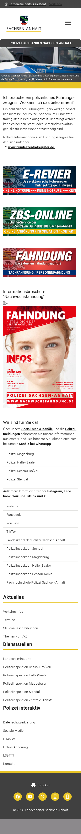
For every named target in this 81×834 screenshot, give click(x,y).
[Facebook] (18, 796)
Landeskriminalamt (17, 659)
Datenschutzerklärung (19, 722)
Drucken (40, 785)
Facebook (13, 515)
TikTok (11, 532)
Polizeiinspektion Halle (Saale (28, 565)
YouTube (12, 523)
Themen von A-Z (15, 636)
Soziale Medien (14, 731)
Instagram (13, 506)
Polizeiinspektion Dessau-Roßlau (30, 574)
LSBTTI (8, 755)
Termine (9, 620)
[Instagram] (55, 796)
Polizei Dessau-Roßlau (22, 471)
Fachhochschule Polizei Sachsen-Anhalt (35, 582)
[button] (25, 4)
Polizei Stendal (17, 479)
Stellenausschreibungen (20, 628)
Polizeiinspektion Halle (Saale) (25, 675)
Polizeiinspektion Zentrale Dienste (28, 700)
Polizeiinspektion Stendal (24, 548)
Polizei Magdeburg (20, 454)
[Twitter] (42, 796)
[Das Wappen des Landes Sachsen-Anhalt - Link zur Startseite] (24, 23)
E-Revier (9, 739)
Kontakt (9, 764)
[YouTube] (30, 796)
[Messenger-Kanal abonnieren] (67, 796)
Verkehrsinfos (13, 612)
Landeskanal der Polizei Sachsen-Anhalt (35, 540)
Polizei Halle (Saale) (21, 462)
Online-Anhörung (15, 747)
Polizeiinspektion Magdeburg (27, 557)
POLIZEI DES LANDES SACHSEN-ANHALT (41, 43)
